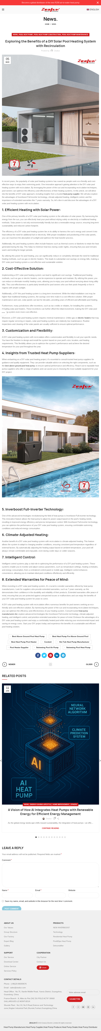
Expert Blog (9, 941)
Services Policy (10, 971)
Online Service (10, 966)
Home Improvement (61, 804)
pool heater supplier (19, 647)
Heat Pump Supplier (34, 1027)
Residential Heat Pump (62, 936)
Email (38, 890)
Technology (58, 932)
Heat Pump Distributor (87, 1027)
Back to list (50, 664)
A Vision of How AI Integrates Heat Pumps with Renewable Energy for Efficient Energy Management (50, 812)
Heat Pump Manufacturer (14, 1027)
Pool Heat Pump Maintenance (75, 34)
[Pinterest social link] (50, 655)
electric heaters (84, 318)
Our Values (8, 928)
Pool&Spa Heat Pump (62, 941)
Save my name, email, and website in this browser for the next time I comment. (39, 901)
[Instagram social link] (78, 1007)
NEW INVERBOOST (61, 928)
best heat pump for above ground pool (70, 636)
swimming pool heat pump (78, 647)
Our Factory (9, 936)
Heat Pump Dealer (70, 1027)
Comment (7, 860)
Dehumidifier (58, 946)
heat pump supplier (71, 194)
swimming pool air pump (47, 647)
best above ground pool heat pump (20, 366)
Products (58, 923)
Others (73, 804)
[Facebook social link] (38, 655)
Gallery (7, 946)
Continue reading (50, 828)
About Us (9, 923)
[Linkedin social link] (56, 655)
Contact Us (41, 962)
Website (71, 890)
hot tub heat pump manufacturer (74, 642)
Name (5, 890)
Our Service (9, 957)
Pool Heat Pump (26, 34)
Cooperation (43, 953)
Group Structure (10, 932)
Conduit (48, 642)
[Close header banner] (97, 2)
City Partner (42, 957)
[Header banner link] (46, 2)
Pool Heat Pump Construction (47, 34)
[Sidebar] (3, 312)
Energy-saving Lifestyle (41, 804)
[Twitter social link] (44, 655)
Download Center (11, 962)
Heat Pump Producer (52, 1027)
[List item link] (34, 983)
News (54, 24)
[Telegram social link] (63, 655)
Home (47, 24)
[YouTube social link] (83, 1007)
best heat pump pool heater (24, 642)
